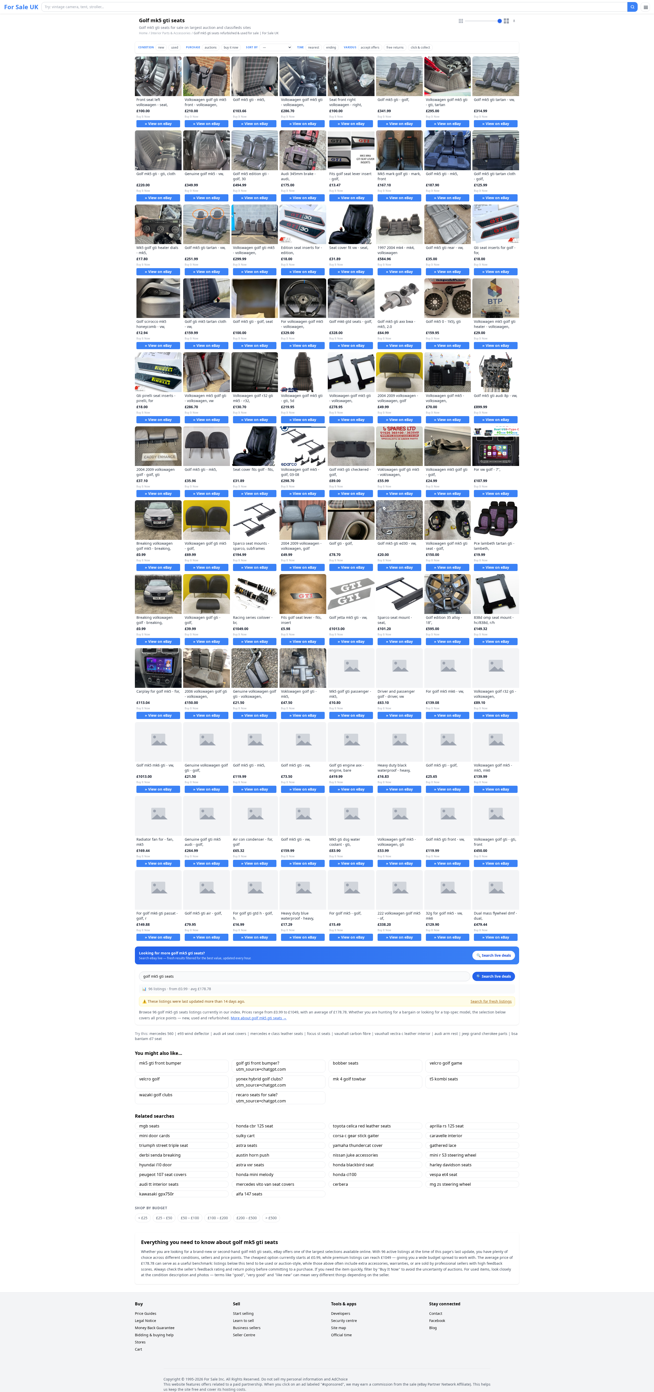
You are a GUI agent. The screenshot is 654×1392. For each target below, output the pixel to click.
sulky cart (245, 1135)
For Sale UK (21, 7)
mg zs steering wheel (450, 1184)
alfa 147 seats (249, 1194)
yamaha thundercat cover (358, 1145)
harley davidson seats (451, 1165)
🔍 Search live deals (493, 976)
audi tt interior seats (159, 1184)
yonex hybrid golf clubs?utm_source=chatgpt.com (261, 1082)
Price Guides (145, 1313)
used (174, 47)
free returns (395, 47)
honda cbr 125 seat (254, 1126)
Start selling (243, 1313)
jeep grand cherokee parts (484, 1033)
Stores (140, 1342)
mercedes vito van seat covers (265, 1184)
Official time (341, 1334)
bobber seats (345, 1063)
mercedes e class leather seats (276, 1033)
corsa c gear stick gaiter (356, 1135)
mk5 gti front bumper (160, 1063)
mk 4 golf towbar (349, 1079)
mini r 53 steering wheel (453, 1155)
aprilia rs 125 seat (447, 1126)
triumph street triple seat (163, 1145)
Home (143, 33)
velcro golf (149, 1079)
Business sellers (247, 1327)
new (161, 47)
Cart (138, 1349)
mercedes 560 (161, 1033)
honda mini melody (254, 1174)
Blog (433, 1327)
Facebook (437, 1320)
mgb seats (149, 1126)
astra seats (246, 1145)
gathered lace (443, 1145)
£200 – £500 (247, 1217)
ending (331, 47)
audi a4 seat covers (229, 1033)
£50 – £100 (190, 1217)
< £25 (142, 1217)
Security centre (344, 1320)
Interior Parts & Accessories (171, 33)
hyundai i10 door (155, 1165)
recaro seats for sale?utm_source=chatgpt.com (261, 1098)
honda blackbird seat (353, 1165)
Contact (435, 1313)
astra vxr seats (250, 1165)
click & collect (420, 47)
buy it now (231, 47)
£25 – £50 (164, 1217)
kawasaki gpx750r (156, 1194)
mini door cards (154, 1135)
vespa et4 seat (443, 1174)
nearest (313, 47)
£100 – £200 (218, 1217)
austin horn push (252, 1155)
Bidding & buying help (154, 1334)
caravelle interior (446, 1135)
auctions (211, 47)
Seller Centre (244, 1334)
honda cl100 (344, 1174)
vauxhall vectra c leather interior (402, 1033)
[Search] (632, 7)
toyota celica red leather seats (362, 1126)
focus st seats (318, 1033)
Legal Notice (145, 1320)
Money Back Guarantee (154, 1327)
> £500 (271, 1217)
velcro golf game (446, 1063)
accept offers (370, 47)
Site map (338, 1327)
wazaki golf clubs (155, 1095)
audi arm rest (446, 1033)
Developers (340, 1313)
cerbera (340, 1184)
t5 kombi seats (444, 1079)
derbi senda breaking (160, 1155)
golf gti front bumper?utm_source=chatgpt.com (261, 1066)
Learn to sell (243, 1320)
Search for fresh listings (491, 1001)
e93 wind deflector (193, 1033)
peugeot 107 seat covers (162, 1174)
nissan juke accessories (355, 1155)
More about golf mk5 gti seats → (259, 1018)
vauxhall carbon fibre (352, 1033)
